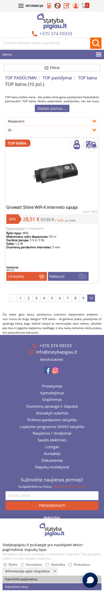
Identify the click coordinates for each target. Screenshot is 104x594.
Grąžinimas (52, 400)
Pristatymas (52, 386)
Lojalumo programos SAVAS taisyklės (52, 427)
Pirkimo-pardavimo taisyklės (52, 420)
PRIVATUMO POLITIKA (69, 486)
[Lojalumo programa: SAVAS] (57, 7)
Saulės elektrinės (52, 440)
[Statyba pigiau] (52, 21)
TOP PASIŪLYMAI (21, 78)
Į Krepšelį (16, 276)
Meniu (7, 54)
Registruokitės (15, 228)
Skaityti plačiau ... (52, 108)
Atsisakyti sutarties (52, 413)
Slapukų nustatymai (52, 467)
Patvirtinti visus (16, 586)
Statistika (58, 565)
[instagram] (55, 371)
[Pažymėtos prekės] (66, 7)
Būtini (13, 565)
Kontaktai (52, 454)
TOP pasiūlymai (57, 78)
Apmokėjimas (52, 393)
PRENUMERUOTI (52, 506)
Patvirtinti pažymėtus (21, 579)
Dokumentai (52, 461)
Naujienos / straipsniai (52, 433)
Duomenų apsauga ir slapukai (52, 406)
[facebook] (47, 371)
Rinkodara (82, 565)
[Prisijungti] (75, 7)
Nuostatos (34, 565)
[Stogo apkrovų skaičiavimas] (49, 7)
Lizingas (52, 447)
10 (91, 298)
